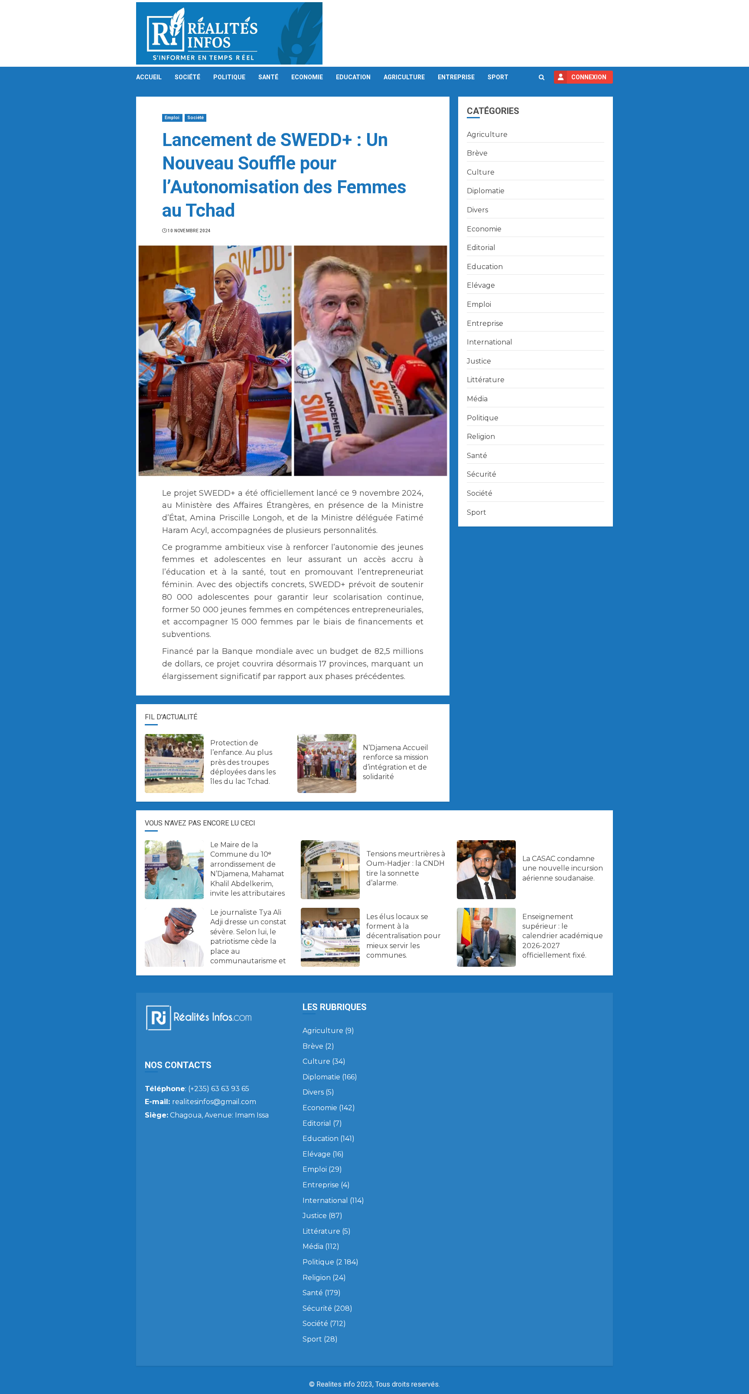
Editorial (481, 248)
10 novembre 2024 (189, 230)
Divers (477, 210)
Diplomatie (486, 191)
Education (353, 77)
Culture (481, 172)
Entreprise (456, 77)
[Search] (541, 77)
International (489, 342)
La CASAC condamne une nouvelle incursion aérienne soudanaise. (562, 868)
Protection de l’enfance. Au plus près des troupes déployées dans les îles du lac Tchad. (243, 762)
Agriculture (404, 77)
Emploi (172, 117)
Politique (229, 77)
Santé (268, 77)
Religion (481, 436)
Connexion (588, 77)
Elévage (481, 285)
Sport (498, 77)
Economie (307, 77)
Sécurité (481, 474)
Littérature (486, 380)
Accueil (149, 77)
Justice (479, 361)
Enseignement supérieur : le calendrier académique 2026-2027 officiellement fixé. (562, 936)
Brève (477, 153)
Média (477, 399)
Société (187, 77)
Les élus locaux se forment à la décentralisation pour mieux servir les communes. (403, 936)
